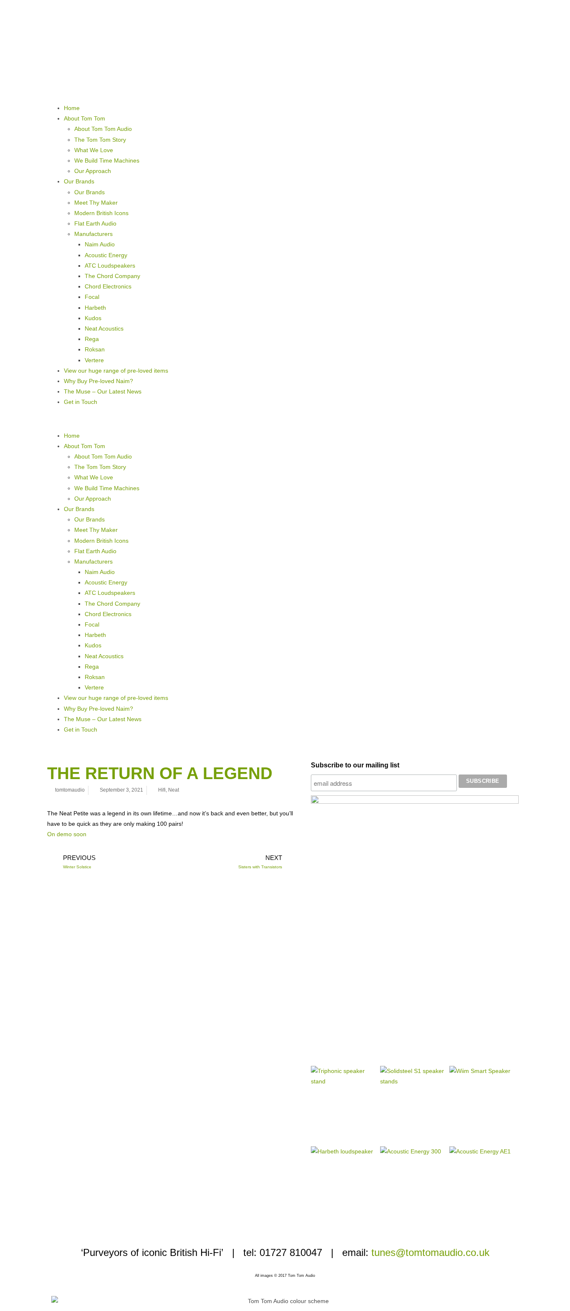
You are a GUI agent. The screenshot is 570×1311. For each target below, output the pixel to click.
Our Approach (92, 171)
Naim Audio (100, 244)
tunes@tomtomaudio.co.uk (430, 1252)
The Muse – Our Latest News (102, 391)
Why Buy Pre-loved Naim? (98, 381)
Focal (92, 296)
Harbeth (95, 307)
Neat (173, 790)
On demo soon (66, 834)
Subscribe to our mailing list (355, 765)
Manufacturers (93, 234)
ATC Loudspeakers (110, 265)
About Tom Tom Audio (103, 128)
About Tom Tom (84, 118)
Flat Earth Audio (95, 223)
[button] (285, 419)
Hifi (162, 790)
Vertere (94, 360)
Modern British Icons (101, 213)
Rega (92, 339)
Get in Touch (80, 402)
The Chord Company (112, 276)
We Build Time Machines (106, 160)
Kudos (93, 318)
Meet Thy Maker (96, 202)
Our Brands (79, 181)
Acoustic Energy (106, 255)
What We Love (93, 150)
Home (72, 108)
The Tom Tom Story (100, 139)
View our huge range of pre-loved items (116, 370)
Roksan (95, 349)
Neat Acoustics (104, 328)
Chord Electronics (108, 286)
